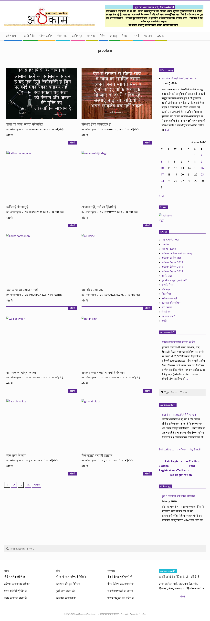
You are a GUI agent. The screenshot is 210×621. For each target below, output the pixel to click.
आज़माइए (111, 570)
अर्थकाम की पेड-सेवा (171, 258)
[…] (167, 129)
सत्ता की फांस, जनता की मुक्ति (24, 124)
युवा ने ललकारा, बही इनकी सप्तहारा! (178, 496)
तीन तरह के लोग (16, 455)
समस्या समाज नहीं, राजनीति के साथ (103, 373)
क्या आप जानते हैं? (167, 332)
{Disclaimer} (92, 614)
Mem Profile (169, 249)
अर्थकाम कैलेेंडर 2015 (172, 271)
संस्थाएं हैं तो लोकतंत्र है (96, 124)
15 (195, 168)
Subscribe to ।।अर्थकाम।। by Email (179, 449)
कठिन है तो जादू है (17, 207)
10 (162, 168)
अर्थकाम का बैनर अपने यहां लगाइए (177, 253)
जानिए (6, 570)
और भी (72, 142)
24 (162, 181)
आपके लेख (167, 276)
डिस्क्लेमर (166, 294)
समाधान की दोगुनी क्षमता (21, 373)
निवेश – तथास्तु (166, 70)
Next (37, 485)
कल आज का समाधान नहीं (22, 290)
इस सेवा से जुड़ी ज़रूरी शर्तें (174, 280)
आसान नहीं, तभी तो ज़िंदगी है (99, 207)
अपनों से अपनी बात (167, 405)
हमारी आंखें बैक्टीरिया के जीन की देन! (178, 342)
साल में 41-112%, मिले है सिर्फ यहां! (179, 415)
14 (27, 485)
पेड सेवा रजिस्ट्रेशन (171, 303)
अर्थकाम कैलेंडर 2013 (172, 262)
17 (162, 174)
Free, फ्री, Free (170, 240)
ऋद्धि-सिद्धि (59, 129)
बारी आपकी (167, 307)
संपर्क (164, 321)
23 (202, 174)
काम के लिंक (167, 285)
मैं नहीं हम (166, 312)
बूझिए (58, 570)
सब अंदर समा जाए (92, 290)
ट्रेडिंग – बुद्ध (165, 486)
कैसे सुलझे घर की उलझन (97, 455)
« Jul (161, 195)
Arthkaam (79, 613)
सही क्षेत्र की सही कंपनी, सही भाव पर (179, 78)
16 (202, 168)
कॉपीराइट (166, 289)
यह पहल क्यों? (168, 316)
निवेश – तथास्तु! (169, 298)
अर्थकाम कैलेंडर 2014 (172, 267)
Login (165, 244)
